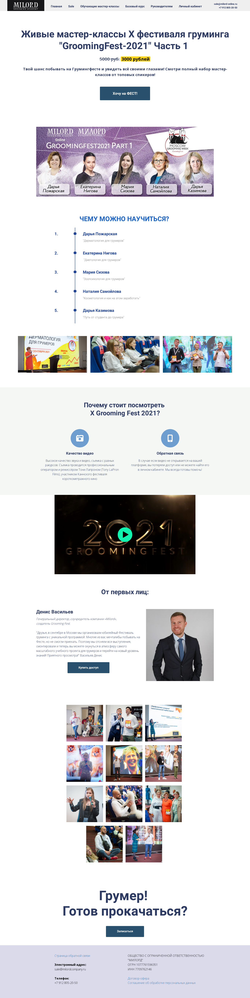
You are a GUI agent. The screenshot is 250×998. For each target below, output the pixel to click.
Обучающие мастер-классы (100, 6)
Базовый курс (135, 6)
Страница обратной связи (72, 956)
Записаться (125, 931)
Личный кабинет (190, 6)
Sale (71, 6)
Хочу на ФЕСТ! (125, 93)
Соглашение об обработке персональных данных (162, 983)
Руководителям (162, 6)
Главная (57, 6)
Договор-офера (138, 978)
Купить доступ (88, 667)
